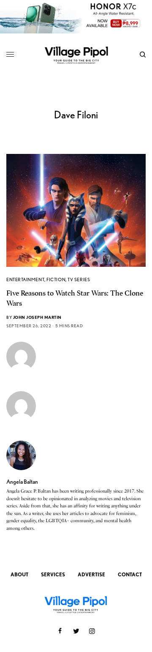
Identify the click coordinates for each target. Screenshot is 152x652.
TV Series (79, 279)
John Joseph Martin (37, 317)
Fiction (55, 279)
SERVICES (53, 574)
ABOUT (19, 574)
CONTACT (130, 574)
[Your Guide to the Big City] (76, 55)
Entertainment (25, 279)
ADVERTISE (91, 574)
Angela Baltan (22, 482)
